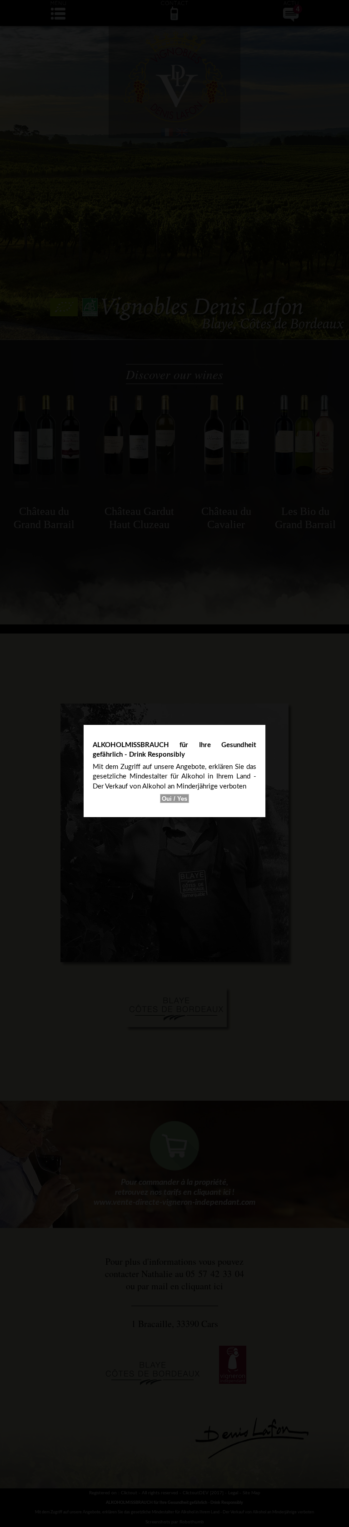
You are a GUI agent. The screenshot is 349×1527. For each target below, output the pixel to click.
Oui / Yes (174, 798)
